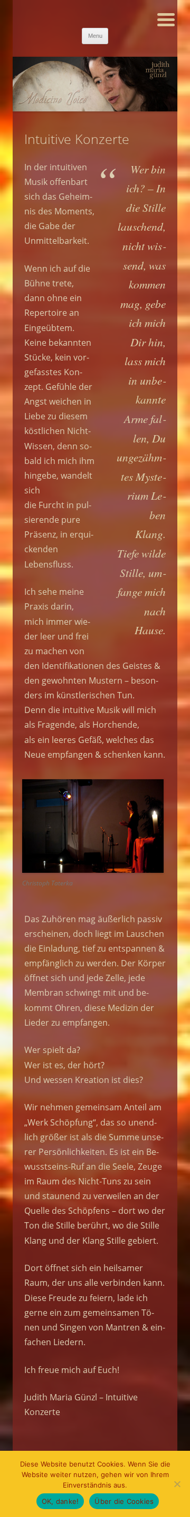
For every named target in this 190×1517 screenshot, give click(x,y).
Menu (95, 36)
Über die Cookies (124, 1501)
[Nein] (177, 1484)
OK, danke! (60, 1501)
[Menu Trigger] (165, 18)
